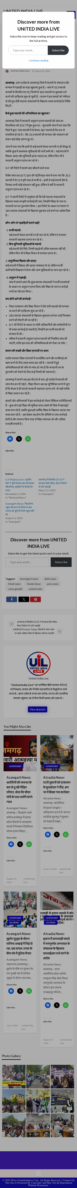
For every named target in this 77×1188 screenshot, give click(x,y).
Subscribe (58, 50)
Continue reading (38, 60)
